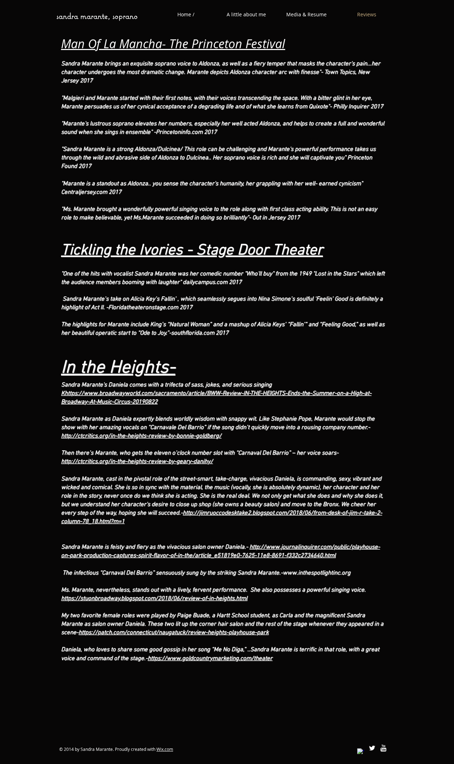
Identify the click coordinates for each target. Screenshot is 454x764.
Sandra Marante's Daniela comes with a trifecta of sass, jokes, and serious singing (166, 385)
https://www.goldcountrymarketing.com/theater (210, 658)
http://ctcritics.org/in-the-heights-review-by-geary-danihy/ (137, 461)
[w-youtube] (383, 748)
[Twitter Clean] (372, 748)
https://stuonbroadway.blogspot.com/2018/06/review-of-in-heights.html (154, 598)
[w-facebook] (360, 751)
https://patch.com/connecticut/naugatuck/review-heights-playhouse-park (173, 632)
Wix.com (164, 749)
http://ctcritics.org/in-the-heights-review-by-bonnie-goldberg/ (141, 436)
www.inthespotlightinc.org (316, 573)
